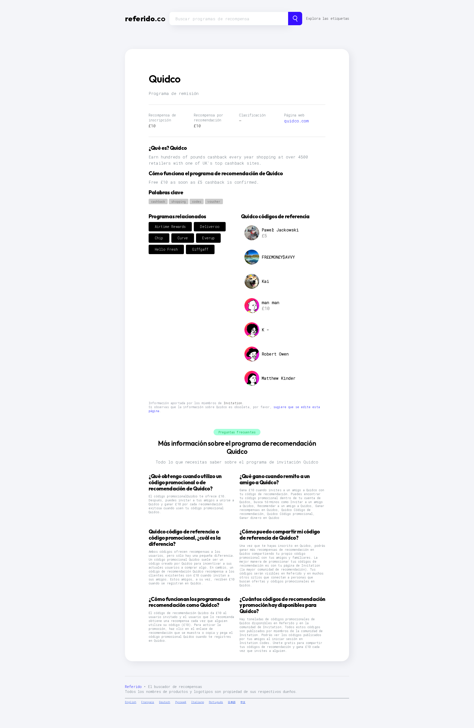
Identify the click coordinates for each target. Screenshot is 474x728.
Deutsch (164, 702)
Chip (159, 238)
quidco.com (296, 120)
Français (147, 702)
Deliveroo (209, 226)
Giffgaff (200, 249)
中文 (242, 702)
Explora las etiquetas (327, 18)
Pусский (180, 702)
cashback (158, 201)
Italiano (197, 702)
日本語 (231, 702)
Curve (183, 238)
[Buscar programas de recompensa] (295, 18)
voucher (213, 201)
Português (216, 702)
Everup (208, 238)
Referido (133, 686)
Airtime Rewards (170, 226)
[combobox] (228, 18)
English (130, 702)
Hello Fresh (166, 249)
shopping (178, 201)
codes (196, 201)
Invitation (233, 403)
